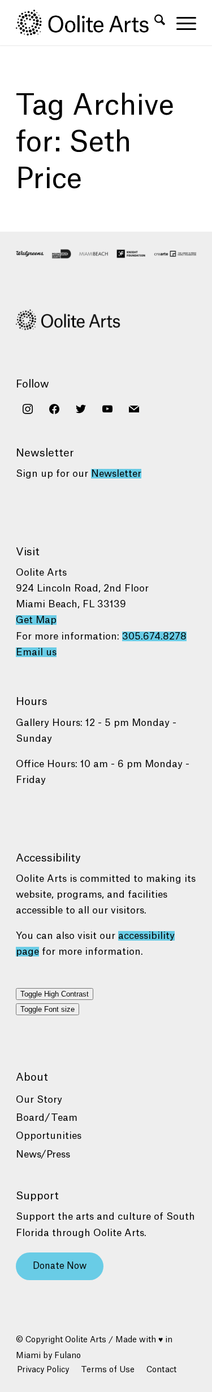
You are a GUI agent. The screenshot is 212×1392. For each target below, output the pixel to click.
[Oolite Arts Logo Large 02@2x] (88, 22)
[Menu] (180, 22)
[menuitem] (154, 22)
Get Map (36, 620)
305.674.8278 (154, 636)
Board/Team (46, 1118)
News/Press (43, 1154)
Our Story (39, 1099)
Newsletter (116, 473)
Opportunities (48, 1136)
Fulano (67, 1356)
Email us (36, 652)
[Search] (154, 22)
